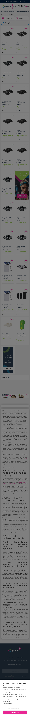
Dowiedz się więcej (7, 703)
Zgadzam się (15, 712)
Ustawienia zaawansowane (15, 708)
